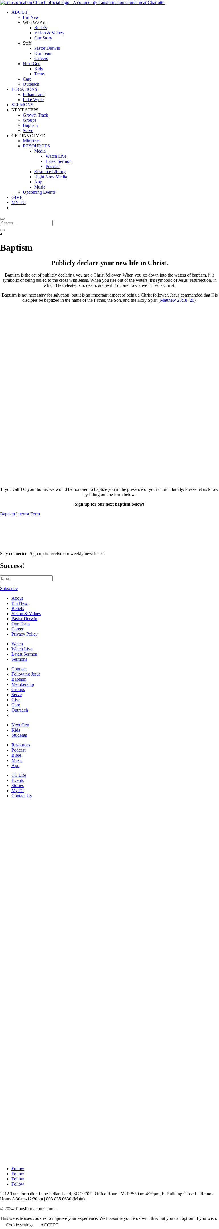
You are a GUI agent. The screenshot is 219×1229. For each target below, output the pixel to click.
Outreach (31, 84)
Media (40, 151)
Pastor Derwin (47, 48)
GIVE (17, 197)
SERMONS (22, 104)
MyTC (17, 790)
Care (27, 79)
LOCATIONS (24, 89)
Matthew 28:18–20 (177, 300)
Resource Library (50, 171)
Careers (41, 58)
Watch (17, 643)
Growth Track (35, 115)
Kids (38, 68)
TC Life (18, 775)
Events (17, 780)
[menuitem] (115, 598)
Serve (28, 130)
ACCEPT (49, 1224)
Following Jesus (25, 674)
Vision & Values (49, 32)
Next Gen (31, 63)
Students (19, 735)
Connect (19, 668)
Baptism (30, 125)
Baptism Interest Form (20, 513)
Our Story (43, 37)
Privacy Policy (24, 634)
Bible (16, 755)
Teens (39, 73)
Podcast (53, 166)
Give (15, 699)
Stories (17, 785)
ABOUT (19, 12)
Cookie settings (19, 1224)
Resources (20, 744)
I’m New (31, 17)
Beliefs (40, 27)
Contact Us (21, 795)
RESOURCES (36, 145)
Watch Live (56, 156)
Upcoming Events (39, 192)
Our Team (43, 53)
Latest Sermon (59, 161)
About (17, 598)
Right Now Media (50, 176)
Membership (22, 684)
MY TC (18, 202)
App (38, 181)
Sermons (19, 659)
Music (39, 187)
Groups (29, 120)
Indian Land (34, 94)
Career (17, 628)
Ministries (31, 140)
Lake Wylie (33, 99)
